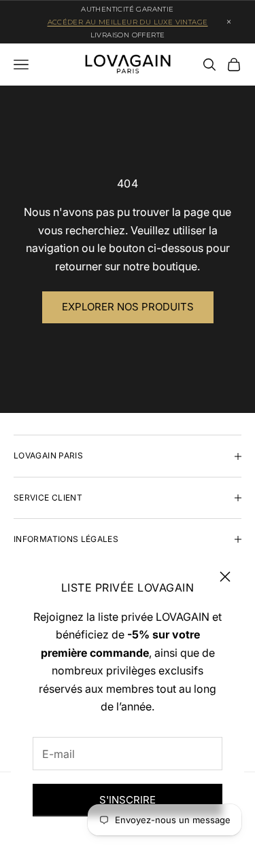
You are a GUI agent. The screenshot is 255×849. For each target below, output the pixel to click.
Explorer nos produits (128, 306)
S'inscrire (127, 799)
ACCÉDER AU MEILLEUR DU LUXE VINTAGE (128, 22)
